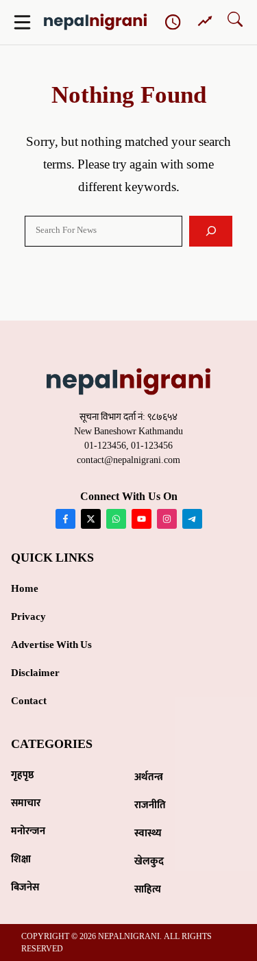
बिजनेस (25, 887)
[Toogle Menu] (22, 22)
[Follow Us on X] (91, 519)
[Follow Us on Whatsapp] (116, 519)
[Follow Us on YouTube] (141, 519)
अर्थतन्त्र (148, 777)
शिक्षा (21, 859)
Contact (29, 701)
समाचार (25, 803)
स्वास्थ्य (148, 833)
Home (24, 588)
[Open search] (235, 22)
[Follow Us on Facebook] (65, 519)
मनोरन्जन (28, 831)
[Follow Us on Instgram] (167, 519)
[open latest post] (173, 22)
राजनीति (150, 805)
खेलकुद (149, 861)
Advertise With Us (51, 644)
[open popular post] (205, 22)
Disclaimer (35, 673)
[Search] (210, 231)
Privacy (28, 616)
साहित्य (147, 889)
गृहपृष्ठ (22, 775)
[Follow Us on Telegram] (192, 519)
